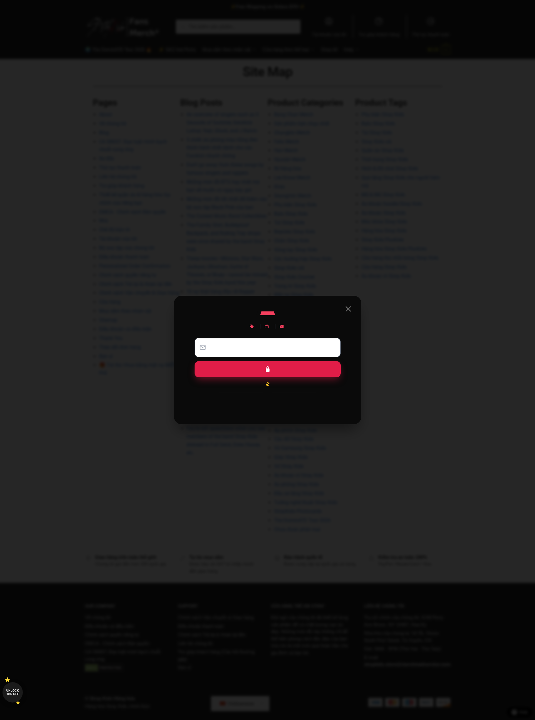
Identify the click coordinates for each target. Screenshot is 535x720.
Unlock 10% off (12, 692)
